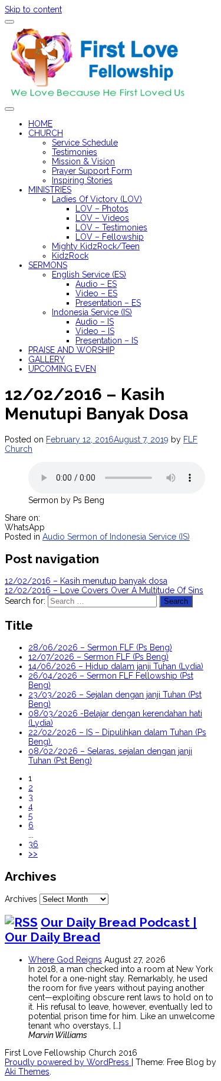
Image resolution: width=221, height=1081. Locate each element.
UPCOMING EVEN (62, 368)
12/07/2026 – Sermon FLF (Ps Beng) (98, 657)
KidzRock (70, 255)
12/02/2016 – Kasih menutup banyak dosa (86, 581)
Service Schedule (85, 142)
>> (33, 853)
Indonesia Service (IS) (92, 312)
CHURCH (45, 133)
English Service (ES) (89, 274)
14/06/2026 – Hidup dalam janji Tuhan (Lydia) (115, 666)
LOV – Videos (102, 218)
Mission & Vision (83, 161)
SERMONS (47, 265)
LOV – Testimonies (111, 227)
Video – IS (94, 331)
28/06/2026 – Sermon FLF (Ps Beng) (100, 647)
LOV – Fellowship (109, 237)
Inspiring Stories (82, 180)
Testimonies (74, 152)
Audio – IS (94, 321)
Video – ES (96, 293)
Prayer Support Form (92, 171)
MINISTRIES (49, 189)
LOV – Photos (101, 208)
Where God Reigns (65, 959)
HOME (40, 123)
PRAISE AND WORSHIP (71, 350)
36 (33, 844)
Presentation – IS (106, 340)
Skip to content (33, 9)
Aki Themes (27, 1071)
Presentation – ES (108, 303)
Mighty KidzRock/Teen (96, 246)
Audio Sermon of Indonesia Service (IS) (116, 536)
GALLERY (46, 359)
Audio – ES (96, 284)
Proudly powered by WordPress (68, 1062)
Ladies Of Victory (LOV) (97, 199)
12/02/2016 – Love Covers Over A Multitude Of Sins (104, 590)
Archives (21, 899)
